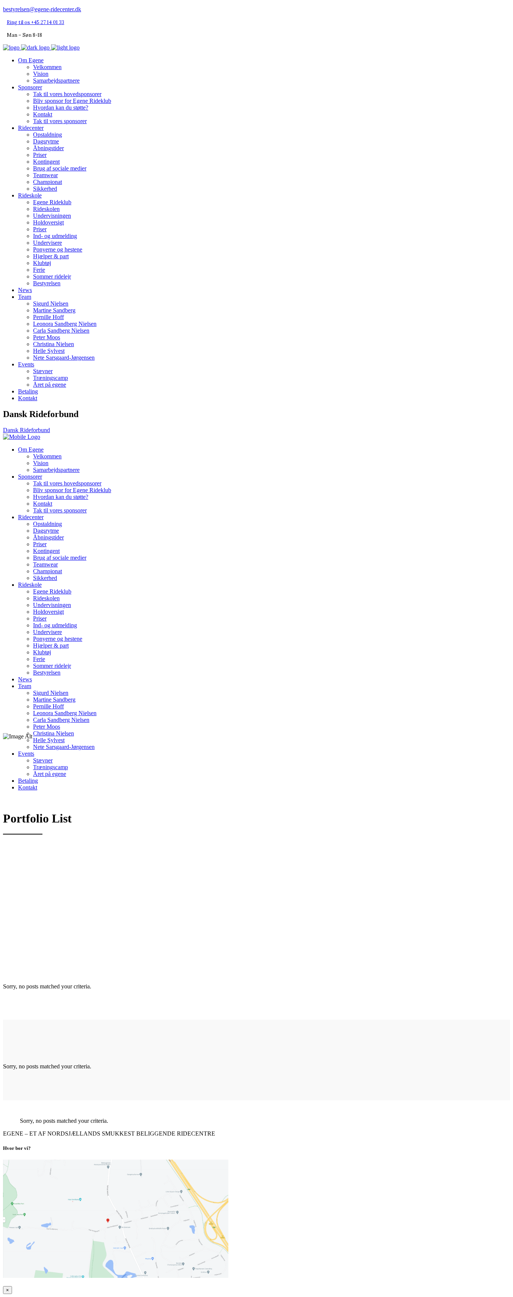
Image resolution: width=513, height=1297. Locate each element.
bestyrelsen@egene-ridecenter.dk (42, 9)
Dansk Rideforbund (26, 430)
